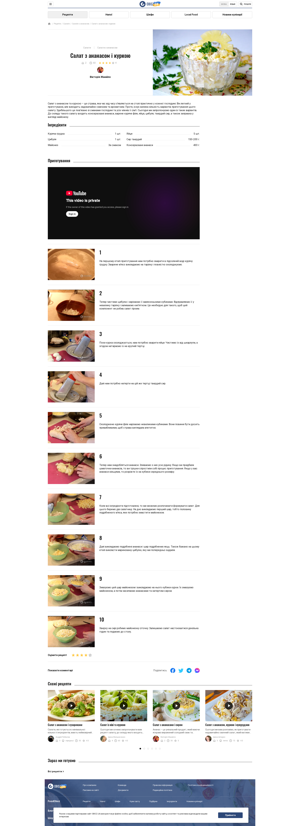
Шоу (50, 818)
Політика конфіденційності (200, 785)
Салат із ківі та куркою (112, 725)
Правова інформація (162, 785)
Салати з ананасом (80, 24)
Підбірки (153, 801)
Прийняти (230, 815)
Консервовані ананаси (140, 145)
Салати (66, 24)
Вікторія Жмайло (168, 737)
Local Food (191, 14)
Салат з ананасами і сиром (167, 725)
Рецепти (67, 14)
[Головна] (49, 24)
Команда (122, 785)
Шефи (150, 14)
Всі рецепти (55, 771)
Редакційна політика (162, 790)
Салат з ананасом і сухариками (65, 725)
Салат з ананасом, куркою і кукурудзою (227, 725)
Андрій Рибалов (63, 737)
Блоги (51, 810)
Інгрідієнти (172, 801)
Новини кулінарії (232, 14)
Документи (123, 790)
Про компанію (89, 785)
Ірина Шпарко (219, 737)
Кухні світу (135, 801)
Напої (108, 14)
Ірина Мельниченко (116, 737)
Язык (232, 4)
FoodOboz (54, 801)
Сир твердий (134, 139)
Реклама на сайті (91, 790)
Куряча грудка (56, 133)
